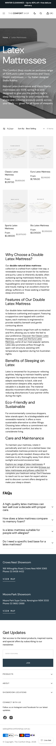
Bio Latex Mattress (39, 225)
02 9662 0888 (17, 603)
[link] (15, 152)
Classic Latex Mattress (11, 173)
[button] (41, 13)
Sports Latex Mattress (11, 227)
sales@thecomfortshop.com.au (16, 728)
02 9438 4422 (17, 571)
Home (5, 37)
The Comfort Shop (22, 742)
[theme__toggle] (35, 13)
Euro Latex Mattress (40, 171)
